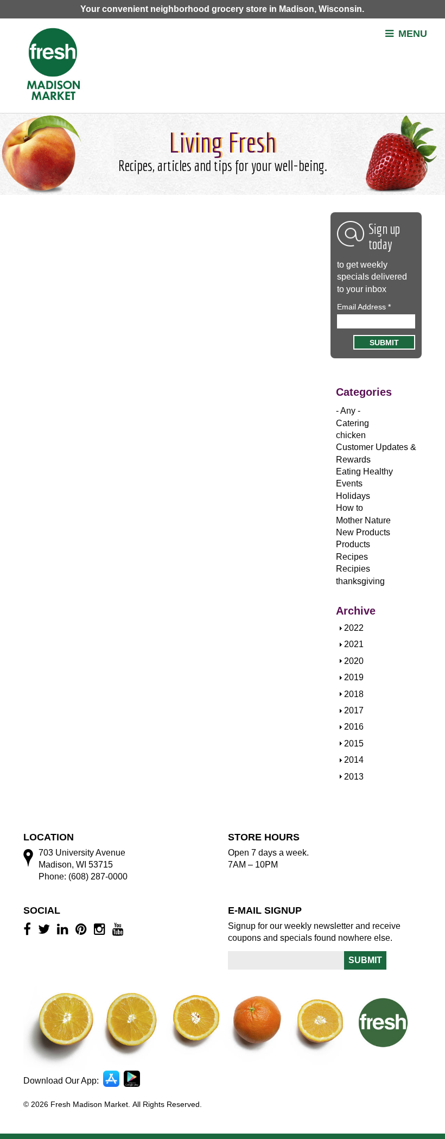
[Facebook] (28, 928)
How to (349, 507)
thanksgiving (360, 581)
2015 (354, 743)
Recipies (353, 568)
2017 (354, 710)
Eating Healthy (364, 471)
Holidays (353, 496)
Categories (364, 392)
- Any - (348, 410)
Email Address (364, 306)
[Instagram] (101, 928)
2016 (354, 726)
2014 (354, 759)
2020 (354, 661)
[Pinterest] (82, 928)
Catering (352, 423)
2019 (354, 677)
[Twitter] (45, 928)
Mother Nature (363, 520)
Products (353, 544)
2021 (354, 644)
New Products (363, 532)
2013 (354, 776)
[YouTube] (119, 928)
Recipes (352, 556)
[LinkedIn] (64, 928)
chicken (351, 435)
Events (349, 483)
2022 (354, 627)
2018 (354, 694)
